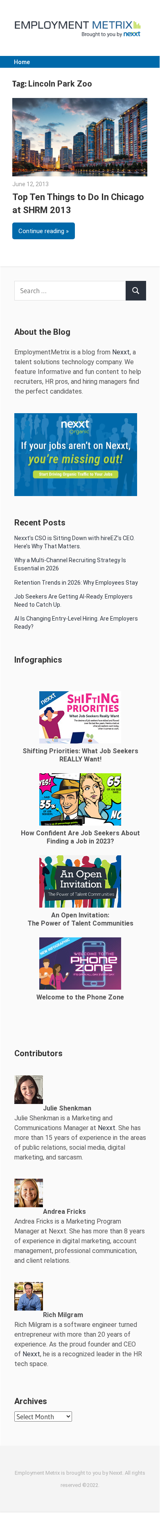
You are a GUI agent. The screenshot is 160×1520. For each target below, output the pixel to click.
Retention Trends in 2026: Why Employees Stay (76, 582)
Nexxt (121, 352)
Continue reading (41, 231)
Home (22, 62)
